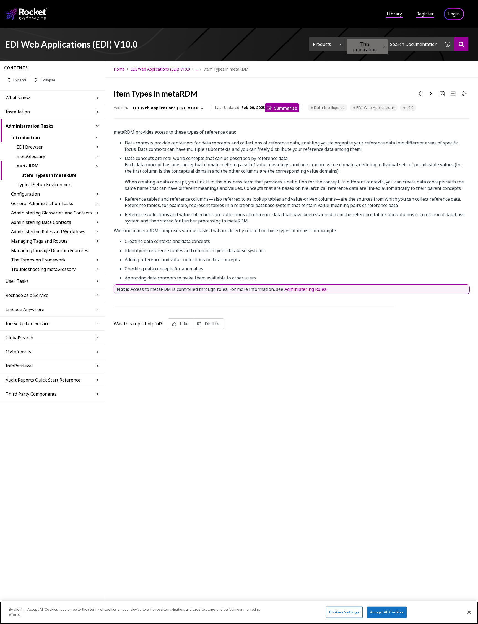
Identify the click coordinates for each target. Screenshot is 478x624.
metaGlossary (31, 156)
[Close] (469, 612)
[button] (384, 47)
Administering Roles (305, 289)
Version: (121, 107)
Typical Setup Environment (45, 185)
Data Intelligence (329, 107)
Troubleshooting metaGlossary (43, 269)
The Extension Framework (38, 260)
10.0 (410, 107)
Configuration (25, 194)
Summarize (285, 107)
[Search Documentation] (461, 44)
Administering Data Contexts (41, 222)
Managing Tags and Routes (39, 241)
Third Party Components (31, 394)
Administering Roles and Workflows (48, 232)
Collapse (47, 79)
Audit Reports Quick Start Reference (43, 380)
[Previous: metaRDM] (419, 93)
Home (119, 69)
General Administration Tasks (42, 203)
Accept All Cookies (387, 612)
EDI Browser (30, 147)
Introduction (25, 137)
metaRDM (28, 166)
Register (425, 14)
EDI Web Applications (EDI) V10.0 (160, 69)
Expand (19, 79)
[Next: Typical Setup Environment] (431, 93)
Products (322, 44)
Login (454, 14)
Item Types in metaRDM (49, 175)
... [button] (197, 69)
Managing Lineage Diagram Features (49, 250)
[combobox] (392, 44)
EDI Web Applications (375, 107)
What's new (18, 98)
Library (394, 14)
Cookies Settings (344, 612)
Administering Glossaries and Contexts (51, 213)
